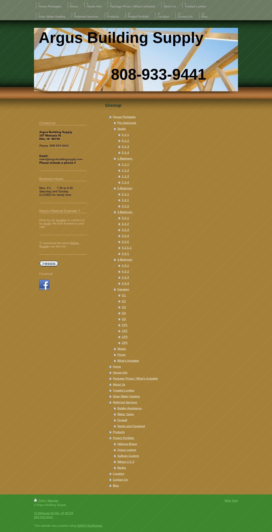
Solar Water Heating (126, 396)
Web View (231, 500)
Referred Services (125, 402)
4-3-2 (125, 271)
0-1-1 (125, 134)
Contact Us (120, 479)
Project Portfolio (123, 438)
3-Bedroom (124, 212)
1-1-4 (125, 182)
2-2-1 (125, 200)
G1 (124, 295)
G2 (124, 301)
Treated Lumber (124, 390)
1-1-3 (125, 176)
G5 (124, 319)
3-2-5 (125, 241)
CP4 (125, 342)
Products (119, 432)
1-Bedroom (124, 158)
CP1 (125, 325)
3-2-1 (125, 218)
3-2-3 (125, 229)
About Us (119, 384)
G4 (124, 313)
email (47, 223)
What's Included (128, 360)
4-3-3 (125, 277)
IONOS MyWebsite (89, 525)
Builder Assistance (129, 408)
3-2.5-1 (127, 247)
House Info (120, 372)
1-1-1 (125, 164)
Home (117, 366)
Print (42, 500)
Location (118, 473)
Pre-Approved (126, 122)
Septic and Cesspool (131, 426)
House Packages (124, 117)
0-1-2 (125, 140)
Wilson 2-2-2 (125, 461)
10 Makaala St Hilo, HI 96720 (53, 513)
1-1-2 (125, 170)
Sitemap (52, 500)
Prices (121, 354)
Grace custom (126, 450)
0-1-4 (125, 152)
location (61, 220)
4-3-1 (125, 265)
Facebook (46, 273)
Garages (123, 289)
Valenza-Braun (127, 444)
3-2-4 (125, 235)
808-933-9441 (43, 517)
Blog (116, 485)
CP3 (125, 337)
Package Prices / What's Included (135, 378)
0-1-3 (125, 146)
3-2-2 (125, 224)
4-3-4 (125, 283)
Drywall (122, 420)
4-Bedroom (124, 259)
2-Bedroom (124, 188)
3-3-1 (125, 253)
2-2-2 (125, 206)
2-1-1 (125, 194)
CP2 (125, 331)
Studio (121, 128)
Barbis (121, 467)
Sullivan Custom (128, 455)
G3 (124, 307)
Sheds (121, 348)
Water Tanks (125, 414)
